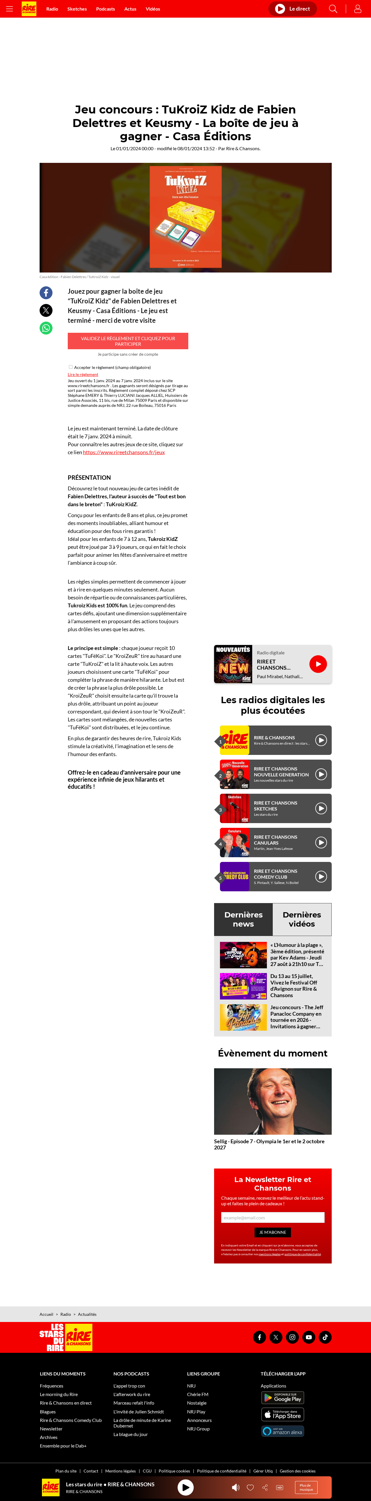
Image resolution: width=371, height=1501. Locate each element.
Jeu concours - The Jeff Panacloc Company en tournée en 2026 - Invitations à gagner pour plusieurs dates (296, 1020)
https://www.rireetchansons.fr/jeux (124, 452)
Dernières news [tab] (243, 919)
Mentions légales (120, 1470)
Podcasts (105, 8)
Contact (91, 1470)
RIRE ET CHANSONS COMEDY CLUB (275, 873)
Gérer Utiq (263, 1470)
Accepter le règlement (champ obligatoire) (112, 367)
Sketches (77, 8)
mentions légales (270, 1254)
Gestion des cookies (298, 1470)
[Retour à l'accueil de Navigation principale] (29, 8)
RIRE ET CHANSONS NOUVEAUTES (274, 664)
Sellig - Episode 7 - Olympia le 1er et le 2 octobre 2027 (269, 1144)
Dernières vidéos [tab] (302, 919)
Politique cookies (174, 1470)
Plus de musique (306, 1487)
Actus (130, 8)
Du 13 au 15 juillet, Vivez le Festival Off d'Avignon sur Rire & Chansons (293, 985)
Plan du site (66, 1470)
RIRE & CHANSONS (274, 737)
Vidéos (153, 8)
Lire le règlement (83, 374)
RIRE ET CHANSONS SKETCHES (275, 805)
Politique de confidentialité (221, 1470)
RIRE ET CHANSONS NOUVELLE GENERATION (281, 771)
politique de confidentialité (302, 1254)
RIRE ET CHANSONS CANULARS (275, 839)
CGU (147, 1470)
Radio (52, 8)
